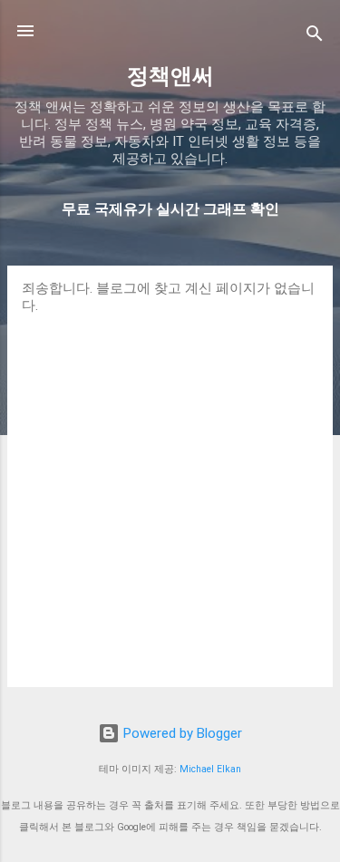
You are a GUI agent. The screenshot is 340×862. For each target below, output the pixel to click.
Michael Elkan (210, 769)
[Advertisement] (170, 493)
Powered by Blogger (181, 733)
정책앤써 (170, 76)
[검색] (314, 36)
